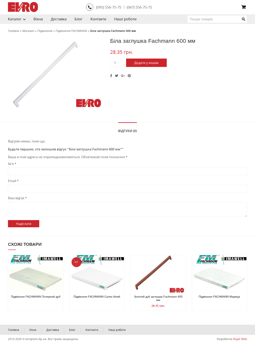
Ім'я (12, 164)
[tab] (127, 130)
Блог (78, 19)
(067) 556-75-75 (139, 7)
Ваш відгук (17, 198)
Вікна (38, 19)
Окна (32, 330)
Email (13, 181)
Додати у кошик (146, 63)
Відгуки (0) (127, 131)
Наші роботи (125, 19)
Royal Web (240, 339)
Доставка (59, 19)
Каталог (15, 19)
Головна (13, 330)
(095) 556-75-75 (108, 7)
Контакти (98, 19)
